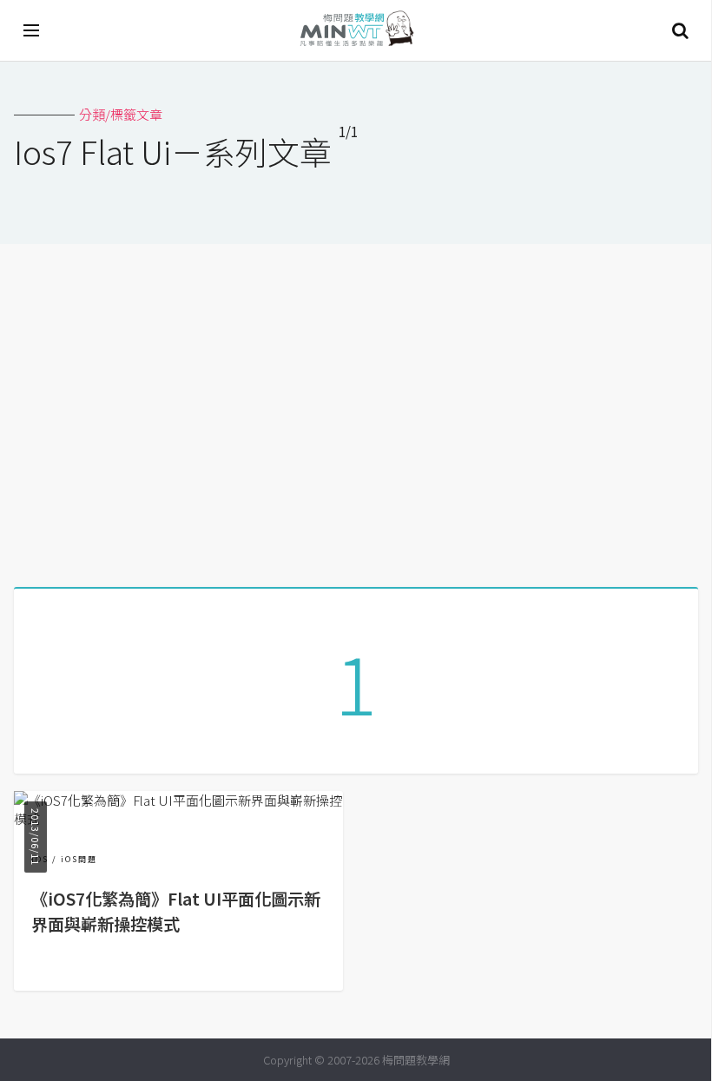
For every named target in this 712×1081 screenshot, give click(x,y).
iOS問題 (79, 859)
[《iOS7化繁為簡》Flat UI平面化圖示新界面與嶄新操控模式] (178, 818)
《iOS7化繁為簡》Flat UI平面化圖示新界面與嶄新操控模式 (175, 911)
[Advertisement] (356, 409)
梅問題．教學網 (356, 31)
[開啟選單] (32, 30)
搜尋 (680, 30)
